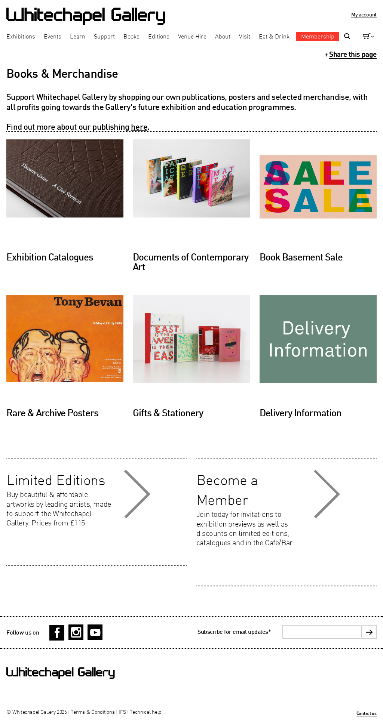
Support (104, 36)
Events (52, 36)
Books (131, 36)
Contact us (366, 713)
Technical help (146, 712)
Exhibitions (20, 36)
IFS (122, 712)
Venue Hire (192, 36)
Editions (158, 36)
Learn (77, 36)
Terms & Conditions (92, 712)
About (222, 36)
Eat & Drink (274, 36)
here (139, 126)
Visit (244, 36)
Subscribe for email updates (234, 631)
